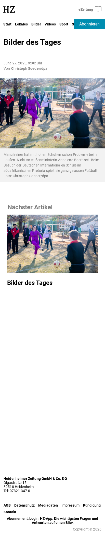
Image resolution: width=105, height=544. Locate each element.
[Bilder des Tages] (52, 245)
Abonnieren (89, 24)
